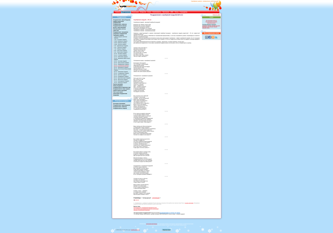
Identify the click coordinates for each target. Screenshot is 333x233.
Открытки (143, 12)
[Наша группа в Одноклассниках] (213, 37)
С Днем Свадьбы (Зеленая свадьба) (120, 37)
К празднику (183, 12)
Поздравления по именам (120, 25)
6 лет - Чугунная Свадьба (120, 47)
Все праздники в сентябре (211, 21)
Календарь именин (211, 22)
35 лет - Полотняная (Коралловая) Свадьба (122, 69)
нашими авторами (189, 203)
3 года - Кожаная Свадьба (120, 42)
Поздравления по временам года (121, 87)
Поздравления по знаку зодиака (121, 89)
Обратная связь (166, 229)
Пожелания (135, 12)
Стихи (149, 12)
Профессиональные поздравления (118, 22)
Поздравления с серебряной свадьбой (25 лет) (145, 207)
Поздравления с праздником (120, 32)
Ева (208, 26)
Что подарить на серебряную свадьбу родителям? (146, 208)
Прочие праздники (118, 84)
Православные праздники (120, 90)
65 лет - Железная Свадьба (121, 79)
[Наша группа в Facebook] (209, 37)
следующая (155, 198)
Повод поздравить (118, 85)
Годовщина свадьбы (118, 35)
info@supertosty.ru (135, 229)
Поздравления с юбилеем (120, 24)
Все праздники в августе (211, 20)
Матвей (215, 26)
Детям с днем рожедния (119, 27)
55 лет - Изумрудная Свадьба (121, 76)
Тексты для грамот (118, 92)
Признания (166, 12)
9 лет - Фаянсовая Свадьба (120, 52)
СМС (171, 12)
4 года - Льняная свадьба (120, 44)
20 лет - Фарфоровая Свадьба (121, 64)
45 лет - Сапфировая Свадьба (121, 73)
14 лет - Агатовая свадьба (120, 61)
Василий (218, 25)
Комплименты (157, 12)
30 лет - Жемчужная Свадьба (121, 67)
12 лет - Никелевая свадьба (121, 56)
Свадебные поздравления (120, 33)
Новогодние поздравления (120, 93)
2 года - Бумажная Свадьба (120, 41)
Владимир (204, 26)
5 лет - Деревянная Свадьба (121, 45)
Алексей (209, 25)
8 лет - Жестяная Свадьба (120, 50)
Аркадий (213, 25)
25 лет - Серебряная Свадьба (121, 65)
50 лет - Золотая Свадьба (120, 74)
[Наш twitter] (216, 37)
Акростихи (116, 30)
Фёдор (208, 27)
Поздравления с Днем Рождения (121, 20)
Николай (204, 27)
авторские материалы (151, 223)
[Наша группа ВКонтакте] (206, 37)
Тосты (176, 12)
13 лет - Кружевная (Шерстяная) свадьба (122, 59)
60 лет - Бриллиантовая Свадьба (122, 78)
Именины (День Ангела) (119, 29)
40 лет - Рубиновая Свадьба (121, 71)
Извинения (116, 95)
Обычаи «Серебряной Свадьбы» (142, 210)
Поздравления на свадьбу (120, 108)
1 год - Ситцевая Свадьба (120, 39)
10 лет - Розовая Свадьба (120, 53)
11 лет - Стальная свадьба (120, 55)
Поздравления (125, 12)
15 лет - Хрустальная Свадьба (121, 62)
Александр (204, 25)
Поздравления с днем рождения (121, 105)
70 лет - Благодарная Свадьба (121, 81)
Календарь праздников (119, 103)
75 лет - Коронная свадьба (120, 82)
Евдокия (211, 26)
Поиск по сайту (216, 14)
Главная (117, 12)
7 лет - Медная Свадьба (120, 49)
